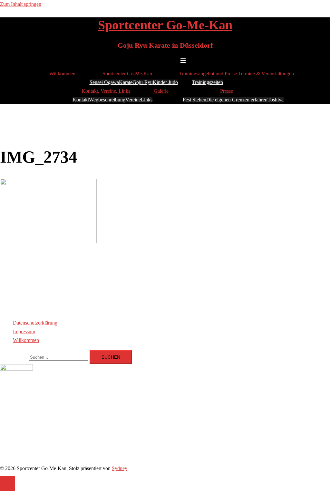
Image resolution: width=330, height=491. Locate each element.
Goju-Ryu (142, 82)
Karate (125, 82)
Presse (226, 91)
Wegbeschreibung (107, 99)
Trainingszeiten (207, 82)
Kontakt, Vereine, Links (106, 91)
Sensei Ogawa (104, 82)
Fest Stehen (194, 99)
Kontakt (81, 99)
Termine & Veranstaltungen (266, 73)
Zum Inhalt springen (20, 4)
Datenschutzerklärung (35, 323)
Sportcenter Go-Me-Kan (165, 25)
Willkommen (62, 73)
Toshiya (275, 99)
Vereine (133, 99)
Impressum (24, 331)
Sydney (119, 468)
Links (146, 99)
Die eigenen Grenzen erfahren (236, 99)
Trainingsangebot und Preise (208, 73)
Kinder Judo (165, 82)
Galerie (161, 91)
